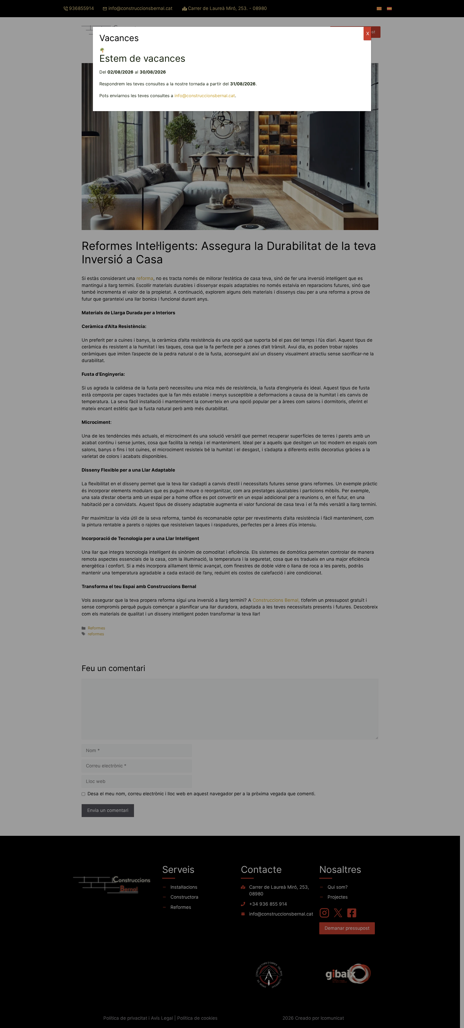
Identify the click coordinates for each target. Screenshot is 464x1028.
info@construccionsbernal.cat (205, 95)
